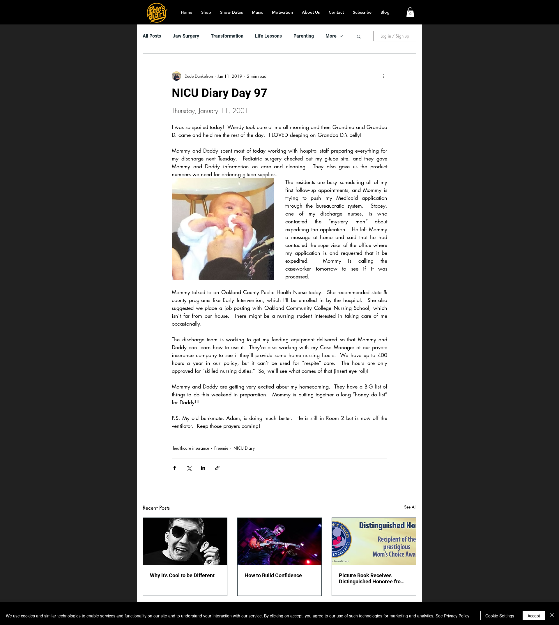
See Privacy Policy (452, 616)
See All (410, 507)
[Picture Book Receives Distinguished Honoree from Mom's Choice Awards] (374, 541)
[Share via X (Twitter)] (189, 468)
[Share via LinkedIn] (203, 468)
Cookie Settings (499, 616)
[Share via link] (217, 468)
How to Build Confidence (273, 575)
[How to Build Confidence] (280, 541)
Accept (534, 616)
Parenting (303, 36)
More (331, 36)
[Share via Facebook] (174, 468)
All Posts (152, 36)
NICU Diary (244, 448)
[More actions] (383, 76)
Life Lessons (268, 36)
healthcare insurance (191, 448)
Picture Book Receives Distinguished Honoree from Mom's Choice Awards (372, 578)
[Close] (552, 615)
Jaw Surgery (186, 36)
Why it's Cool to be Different (182, 575)
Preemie (221, 448)
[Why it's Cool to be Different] (185, 541)
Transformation (227, 36)
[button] (410, 12)
